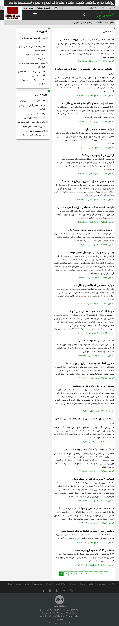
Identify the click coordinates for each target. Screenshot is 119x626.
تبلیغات (49, 584)
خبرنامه (18, 584)
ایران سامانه (53, 622)
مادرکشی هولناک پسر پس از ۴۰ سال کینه (32, 81)
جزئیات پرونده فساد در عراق (99, 129)
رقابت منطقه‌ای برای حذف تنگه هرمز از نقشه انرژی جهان (32, 115)
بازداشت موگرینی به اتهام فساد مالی (96, 341)
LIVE (56, 8)
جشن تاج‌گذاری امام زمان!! (33, 126)
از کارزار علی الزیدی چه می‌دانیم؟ (98, 155)
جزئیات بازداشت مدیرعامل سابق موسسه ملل (91, 230)
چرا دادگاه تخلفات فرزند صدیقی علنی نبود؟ (92, 311)
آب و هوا (72, 584)
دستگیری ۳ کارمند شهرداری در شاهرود (94, 550)
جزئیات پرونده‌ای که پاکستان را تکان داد (94, 285)
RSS (10, 584)
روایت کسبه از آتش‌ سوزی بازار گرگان (32, 107)
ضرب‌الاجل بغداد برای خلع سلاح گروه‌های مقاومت (88, 103)
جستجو (28, 584)
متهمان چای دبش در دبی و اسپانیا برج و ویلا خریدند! (86, 508)
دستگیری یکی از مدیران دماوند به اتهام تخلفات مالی (87, 531)
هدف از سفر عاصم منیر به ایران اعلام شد (32, 65)
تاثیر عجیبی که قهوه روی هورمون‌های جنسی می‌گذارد (33, 133)
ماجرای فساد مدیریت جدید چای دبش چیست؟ (90, 363)
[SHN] (13, 13)
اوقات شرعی (60, 584)
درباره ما (111, 584)
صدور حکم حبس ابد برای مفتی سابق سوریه (32, 48)
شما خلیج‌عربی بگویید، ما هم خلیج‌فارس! (33, 40)
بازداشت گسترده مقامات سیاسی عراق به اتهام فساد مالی (85, 207)
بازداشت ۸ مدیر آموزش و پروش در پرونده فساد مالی (87, 40)
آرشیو (91, 584)
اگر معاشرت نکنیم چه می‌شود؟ (32, 101)
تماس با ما (28, 8)
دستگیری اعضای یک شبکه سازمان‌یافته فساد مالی (89, 450)
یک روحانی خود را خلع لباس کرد (31, 122)
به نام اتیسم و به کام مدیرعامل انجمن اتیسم (92, 253)
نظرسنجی (38, 584)
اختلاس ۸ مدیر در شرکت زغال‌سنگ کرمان (93, 479)
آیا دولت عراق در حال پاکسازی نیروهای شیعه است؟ (88, 181)
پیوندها (82, 584)
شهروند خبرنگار (43, 8)
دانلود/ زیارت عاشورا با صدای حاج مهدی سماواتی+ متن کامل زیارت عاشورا (83, 22)
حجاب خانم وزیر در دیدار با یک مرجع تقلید (32, 56)
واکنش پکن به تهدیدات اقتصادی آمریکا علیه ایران (31, 73)
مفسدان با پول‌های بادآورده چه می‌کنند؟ (93, 386)
